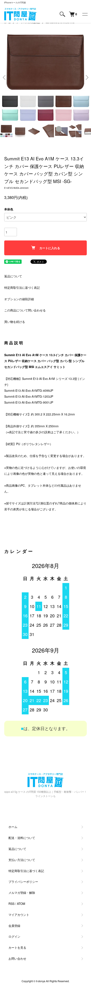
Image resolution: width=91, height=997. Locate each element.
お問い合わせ (17, 958)
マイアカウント (18, 914)
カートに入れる (49, 248)
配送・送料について (21, 838)
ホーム (12, 827)
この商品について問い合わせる (25, 310)
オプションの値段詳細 (19, 299)
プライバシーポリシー (23, 881)
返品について (13, 276)
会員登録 (14, 925)
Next (86, 77)
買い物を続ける (14, 321)
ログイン (14, 936)
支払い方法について (21, 860)
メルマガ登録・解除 (21, 892)
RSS (11, 903)
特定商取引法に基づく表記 (22, 287)
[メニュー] (84, 14)
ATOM (21, 903)
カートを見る (17, 947)
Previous (5, 77)
